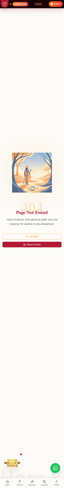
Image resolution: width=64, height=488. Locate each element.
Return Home (34, 244)
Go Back (34, 236)
